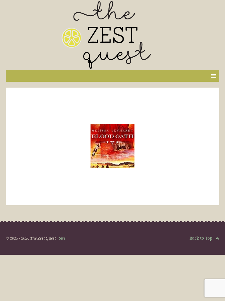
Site (62, 238)
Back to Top (202, 238)
